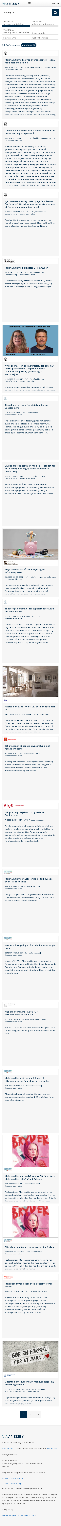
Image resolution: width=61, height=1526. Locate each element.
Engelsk (12, 1515)
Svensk (27, 1515)
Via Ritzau (52, 1448)
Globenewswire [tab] (39, 33)
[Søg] (55, 12)
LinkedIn (6, 1478)
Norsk (20, 1515)
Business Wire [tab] (9, 38)
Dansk (5, 1515)
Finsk (34, 1515)
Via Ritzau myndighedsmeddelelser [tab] (16, 31)
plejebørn (27, 45)
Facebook (16, 1478)
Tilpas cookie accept (12, 1483)
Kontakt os (7, 1448)
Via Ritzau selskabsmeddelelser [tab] (43, 23)
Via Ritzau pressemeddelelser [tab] (13, 23)
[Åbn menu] (29, 3)
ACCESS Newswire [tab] (40, 38)
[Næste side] (30, 1414)
